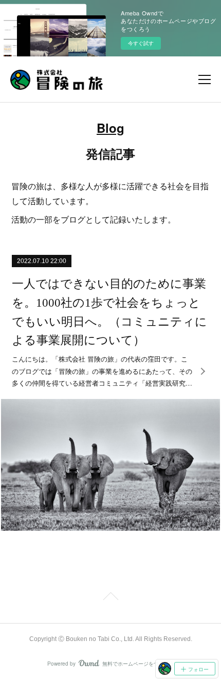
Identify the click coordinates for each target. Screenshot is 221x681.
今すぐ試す (141, 43)
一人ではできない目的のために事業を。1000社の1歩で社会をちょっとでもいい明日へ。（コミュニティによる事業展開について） (109, 312)
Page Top (110, 598)
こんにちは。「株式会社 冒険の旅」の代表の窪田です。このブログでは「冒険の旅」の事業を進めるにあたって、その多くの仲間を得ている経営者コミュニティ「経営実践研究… (102, 371)
